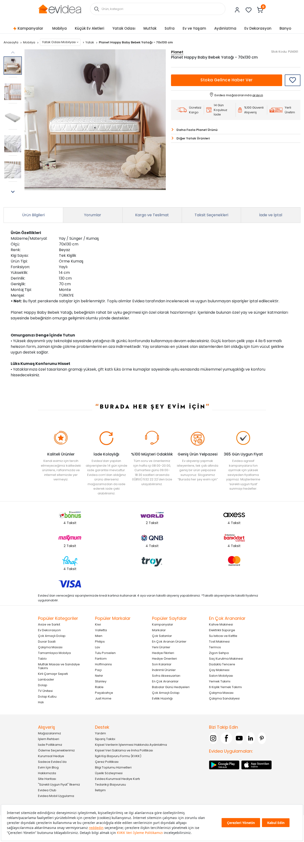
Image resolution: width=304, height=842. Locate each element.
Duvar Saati (47, 641)
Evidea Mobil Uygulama (56, 796)
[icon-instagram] (213, 738)
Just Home (103, 698)
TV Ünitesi (45, 691)
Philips (100, 641)
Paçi (98, 670)
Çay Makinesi (219, 670)
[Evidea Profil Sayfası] (237, 10)
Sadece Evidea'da (52, 761)
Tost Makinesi (219, 641)
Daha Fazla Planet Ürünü (197, 130)
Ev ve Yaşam (194, 28)
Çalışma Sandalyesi (224, 698)
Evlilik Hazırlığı (162, 698)
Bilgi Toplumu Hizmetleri (113, 767)
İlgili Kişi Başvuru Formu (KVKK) (118, 756)
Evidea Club (47, 790)
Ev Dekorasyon (257, 28)
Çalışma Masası (50, 647)
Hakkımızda (47, 773)
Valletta (101, 630)
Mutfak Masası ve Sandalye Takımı (59, 666)
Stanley (100, 681)
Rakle (99, 687)
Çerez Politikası (107, 761)
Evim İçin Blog (48, 767)
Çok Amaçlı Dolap (52, 636)
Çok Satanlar (162, 636)
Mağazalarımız (49, 733)
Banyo (285, 28)
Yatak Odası (123, 28)
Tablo (42, 658)
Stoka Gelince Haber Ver (226, 80)
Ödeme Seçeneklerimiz (56, 750)
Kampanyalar (30, 28)
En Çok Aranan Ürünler (169, 641)
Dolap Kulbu (47, 696)
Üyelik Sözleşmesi (109, 773)
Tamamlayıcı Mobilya (54, 653)
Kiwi (98, 624)
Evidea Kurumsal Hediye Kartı (117, 779)
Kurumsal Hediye (51, 756)
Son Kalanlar (161, 664)
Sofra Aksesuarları (166, 675)
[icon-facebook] (226, 738)
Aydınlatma (225, 28)
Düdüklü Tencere (222, 664)
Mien (98, 636)
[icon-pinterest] (262, 738)
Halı (41, 702)
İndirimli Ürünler (164, 670)
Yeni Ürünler (161, 647)
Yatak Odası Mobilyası (59, 42)
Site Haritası (47, 779)
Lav (97, 647)
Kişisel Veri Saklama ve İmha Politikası (124, 750)
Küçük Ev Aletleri (89, 28)
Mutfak (150, 28)
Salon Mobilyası (221, 675)
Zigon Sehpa (219, 653)
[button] (13, 191)
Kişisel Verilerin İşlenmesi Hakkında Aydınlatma (131, 744)
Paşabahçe (104, 692)
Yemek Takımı (219, 681)
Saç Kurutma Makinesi (226, 658)
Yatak (90, 42)
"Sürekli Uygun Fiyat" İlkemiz (59, 784)
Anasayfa (11, 42)
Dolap (42, 685)
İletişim (100, 790)
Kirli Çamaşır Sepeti (53, 674)
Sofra (170, 28)
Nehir (99, 675)
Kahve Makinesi (221, 624)
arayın (257, 95)
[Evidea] (59, 8)
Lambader (46, 679)
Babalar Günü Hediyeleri (171, 687)
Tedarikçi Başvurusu (110, 784)
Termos (215, 647)
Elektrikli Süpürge (222, 630)
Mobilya (59, 28)
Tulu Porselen (105, 653)
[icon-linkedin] (250, 738)
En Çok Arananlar (165, 681)
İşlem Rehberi (48, 739)
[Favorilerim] (248, 10)
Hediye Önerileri (164, 658)
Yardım (100, 733)
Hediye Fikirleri (163, 653)
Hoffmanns (103, 664)
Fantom (101, 658)
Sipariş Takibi (105, 739)
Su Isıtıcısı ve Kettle (223, 636)
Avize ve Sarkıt (49, 624)
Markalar (159, 630)
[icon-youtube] (239, 738)
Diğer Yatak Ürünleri (193, 138)
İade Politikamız (50, 744)
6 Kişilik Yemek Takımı (225, 687)
